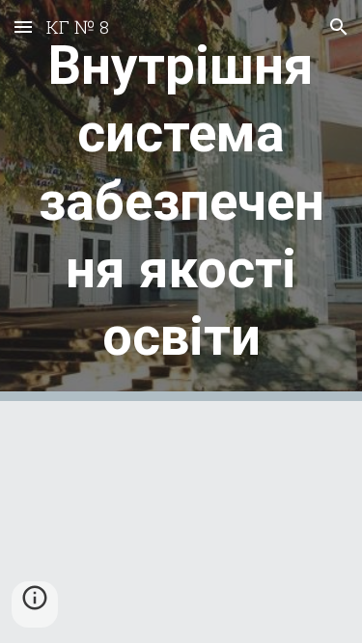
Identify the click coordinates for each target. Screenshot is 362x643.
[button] (23, 26)
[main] (181, 200)
